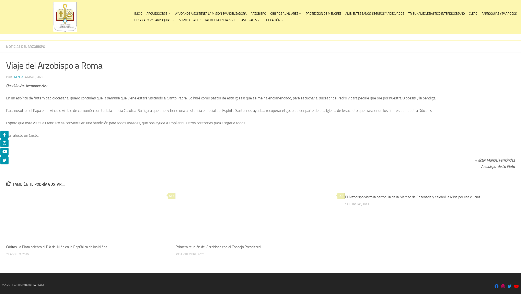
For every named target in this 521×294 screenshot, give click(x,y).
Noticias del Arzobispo (25, 47)
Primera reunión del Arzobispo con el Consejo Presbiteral (218, 247)
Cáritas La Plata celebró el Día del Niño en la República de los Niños (56, 247)
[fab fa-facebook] (497, 286)
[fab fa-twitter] (510, 286)
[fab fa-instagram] (503, 286)
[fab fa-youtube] (516, 286)
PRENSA (17, 77)
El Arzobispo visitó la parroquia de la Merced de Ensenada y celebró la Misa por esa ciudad (412, 197)
